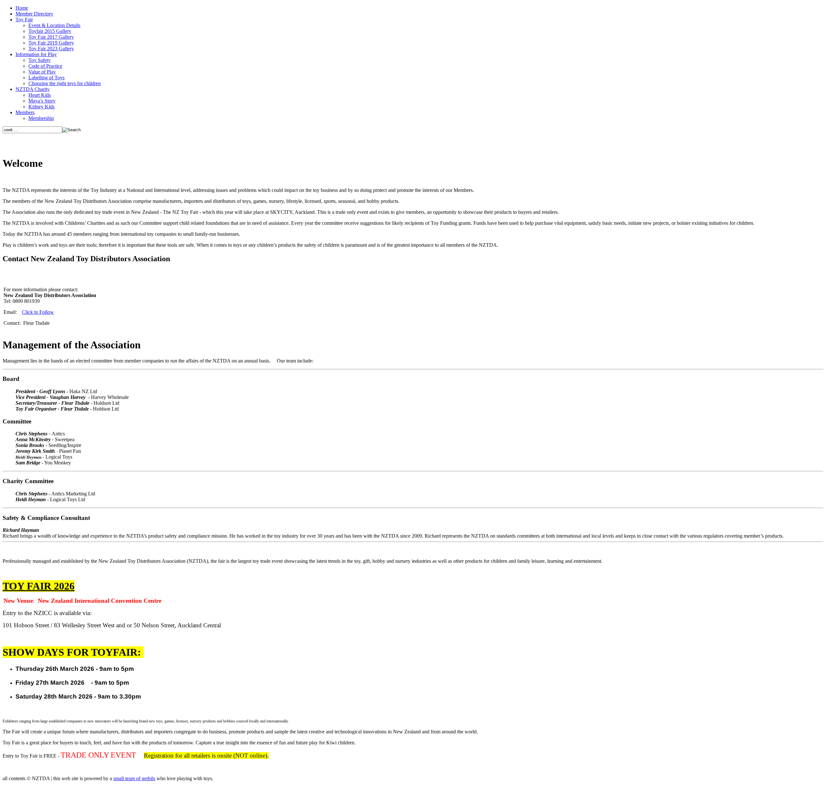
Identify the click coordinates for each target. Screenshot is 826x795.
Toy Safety (39, 60)
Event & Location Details (54, 25)
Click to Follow (38, 312)
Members (25, 112)
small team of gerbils (134, 778)
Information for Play (36, 54)
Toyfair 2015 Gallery (49, 31)
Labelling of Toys (46, 77)
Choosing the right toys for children (64, 83)
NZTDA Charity (32, 89)
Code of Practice (45, 66)
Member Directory (34, 13)
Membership (41, 118)
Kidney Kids (41, 106)
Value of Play (42, 72)
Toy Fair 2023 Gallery (51, 48)
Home (21, 8)
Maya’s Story (41, 101)
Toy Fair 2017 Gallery (51, 37)
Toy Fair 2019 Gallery (51, 42)
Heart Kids (39, 95)
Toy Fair (24, 19)
